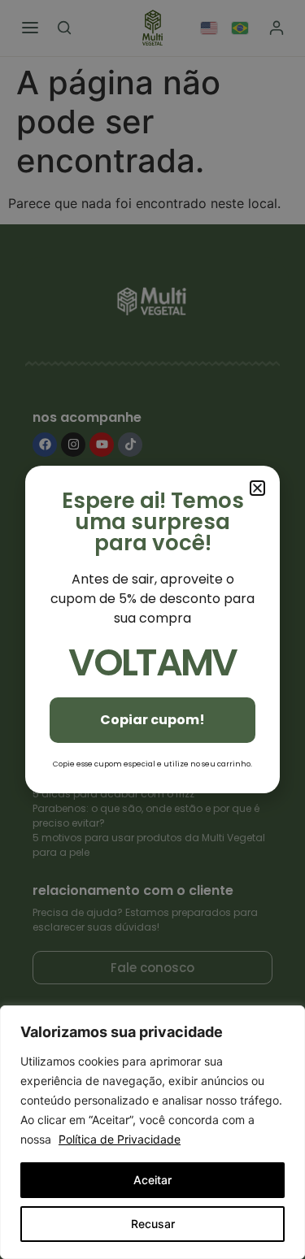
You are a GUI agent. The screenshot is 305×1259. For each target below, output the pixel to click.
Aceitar (152, 1180)
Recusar (153, 1224)
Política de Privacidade (120, 1139)
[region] (152, 1132)
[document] (152, 629)
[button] (257, 488)
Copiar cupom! (152, 719)
